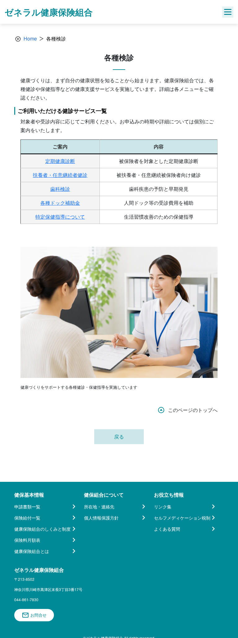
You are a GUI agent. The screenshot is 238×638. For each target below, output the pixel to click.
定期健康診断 (60, 161)
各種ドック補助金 (60, 202)
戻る (119, 436)
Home (30, 38)
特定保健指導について (60, 216)
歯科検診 (60, 188)
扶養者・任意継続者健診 (60, 174)
